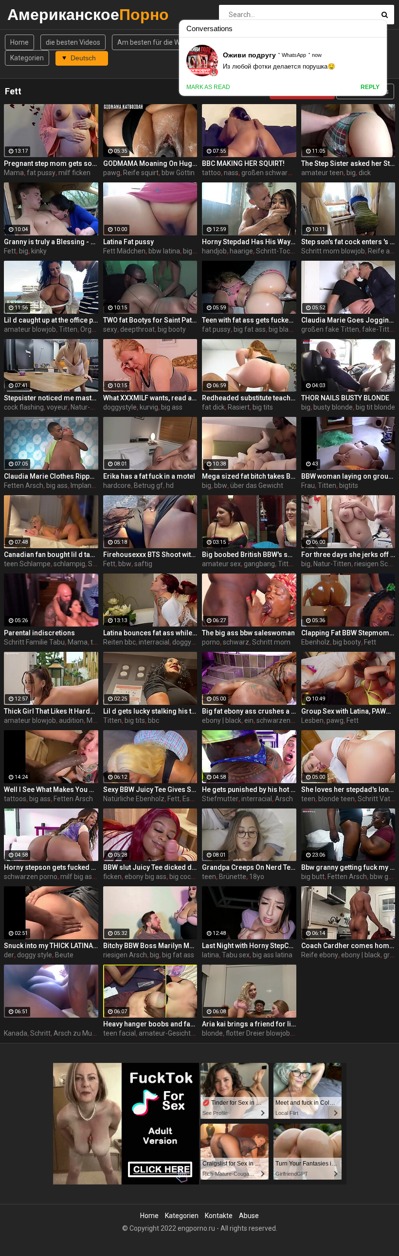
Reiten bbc (119, 642)
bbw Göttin (178, 173)
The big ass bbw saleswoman (248, 633)
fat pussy (41, 173)
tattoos (15, 799)
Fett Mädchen (124, 251)
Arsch (284, 799)
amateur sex (221, 564)
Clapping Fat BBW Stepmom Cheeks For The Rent (348, 633)
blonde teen (336, 799)
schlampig (69, 564)
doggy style (34, 955)
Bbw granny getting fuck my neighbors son (348, 867)
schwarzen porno (30, 876)
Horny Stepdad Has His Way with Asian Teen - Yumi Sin (249, 242)
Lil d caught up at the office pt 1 (51, 320)
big (351, 173)
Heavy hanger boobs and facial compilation (150, 1024)
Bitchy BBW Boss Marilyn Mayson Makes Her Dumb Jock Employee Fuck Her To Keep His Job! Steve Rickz (150, 946)
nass (231, 173)
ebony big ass (145, 876)
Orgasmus (96, 329)
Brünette (232, 876)
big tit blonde (375, 407)
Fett (10, 251)
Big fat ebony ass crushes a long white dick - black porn (249, 711)
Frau (308, 485)
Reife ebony (319, 955)
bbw (220, 485)
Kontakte (219, 1216)
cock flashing (24, 407)
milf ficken (74, 173)
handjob (214, 251)
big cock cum (189, 876)
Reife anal (383, 251)
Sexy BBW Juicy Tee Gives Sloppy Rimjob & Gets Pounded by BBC (150, 789)
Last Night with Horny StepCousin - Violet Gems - (249, 946)
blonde (212, 1033)
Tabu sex (236, 955)
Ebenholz (315, 642)
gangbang (259, 564)
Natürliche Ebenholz (133, 799)
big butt (313, 876)
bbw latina (164, 251)
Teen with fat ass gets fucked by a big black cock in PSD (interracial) (249, 320)
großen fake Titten (330, 329)
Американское (32, 14)
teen (308, 799)
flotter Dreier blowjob (258, 1033)
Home (19, 42)
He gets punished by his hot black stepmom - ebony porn (249, 789)
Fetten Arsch (23, 485)
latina (210, 955)
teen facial (119, 1033)
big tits (263, 407)
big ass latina (272, 955)
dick (365, 173)
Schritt (40, 1033)
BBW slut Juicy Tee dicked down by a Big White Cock (150, 867)
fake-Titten (379, 329)
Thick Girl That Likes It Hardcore (51, 711)
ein (249, 720)
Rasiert (239, 407)
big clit (192, 251)
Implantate (87, 485)
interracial (154, 642)
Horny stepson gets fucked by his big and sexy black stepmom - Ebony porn (51, 867)
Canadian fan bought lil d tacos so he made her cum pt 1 (51, 554)
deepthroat (137, 329)
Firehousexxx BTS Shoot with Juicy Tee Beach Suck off (150, 554)
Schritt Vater (377, 799)
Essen (191, 799)
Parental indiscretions (39, 633)
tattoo (211, 173)
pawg (111, 173)
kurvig (149, 407)
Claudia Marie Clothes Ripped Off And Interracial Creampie (51, 476)
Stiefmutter (220, 799)
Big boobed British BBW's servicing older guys (249, 554)
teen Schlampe (27, 564)
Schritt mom (271, 642)
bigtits (348, 485)
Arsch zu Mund (77, 1033)
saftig (143, 564)
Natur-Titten (90, 407)
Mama (14, 173)
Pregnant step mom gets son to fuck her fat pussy (51, 163)
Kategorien (27, 58)
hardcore (117, 485)
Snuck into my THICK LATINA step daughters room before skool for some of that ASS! (51, 946)
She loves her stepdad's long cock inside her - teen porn (348, 789)
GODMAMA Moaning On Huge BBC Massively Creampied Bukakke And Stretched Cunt (150, 163)
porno (211, 642)
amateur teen (322, 173)
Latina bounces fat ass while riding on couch (150, 633)
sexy (110, 329)
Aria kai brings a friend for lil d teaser (249, 1024)
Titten (68, 329)
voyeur (57, 407)
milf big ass (77, 876)
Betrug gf (148, 485)
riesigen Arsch (125, 955)
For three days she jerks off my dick (348, 554)
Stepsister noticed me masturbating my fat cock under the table (51, 398)
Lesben (312, 720)
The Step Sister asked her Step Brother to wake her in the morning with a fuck (348, 163)
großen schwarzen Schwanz (285, 173)
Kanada (15, 1033)
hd (170, 485)
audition (71, 720)
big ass (171, 407)
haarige (241, 251)
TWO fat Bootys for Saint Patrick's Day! (150, 320)
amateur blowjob (30, 329)
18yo (256, 876)
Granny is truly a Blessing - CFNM (51, 242)
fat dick (213, 407)
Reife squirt (141, 173)
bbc (153, 720)
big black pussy (292, 329)
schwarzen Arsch (283, 720)
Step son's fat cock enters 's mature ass (348, 242)
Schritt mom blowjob (333, 251)
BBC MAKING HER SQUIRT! (243, 163)
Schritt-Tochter (279, 251)
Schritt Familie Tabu (34, 642)
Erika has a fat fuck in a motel (149, 476)
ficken (112, 876)
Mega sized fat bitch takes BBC (249, 476)
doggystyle (120, 407)
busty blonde (333, 407)
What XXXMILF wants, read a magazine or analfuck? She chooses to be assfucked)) (150, 398)
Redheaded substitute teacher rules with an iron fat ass (249, 398)
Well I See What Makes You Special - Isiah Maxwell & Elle (51, 789)
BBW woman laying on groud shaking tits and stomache (348, 476)
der (9, 955)
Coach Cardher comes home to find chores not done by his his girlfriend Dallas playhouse (348, 946)
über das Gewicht (256, 485)
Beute (64, 955)
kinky (39, 251)
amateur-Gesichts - (168, 1033)
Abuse (249, 1216)
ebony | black (221, 720)
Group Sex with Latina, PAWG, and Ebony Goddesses (348, 711)
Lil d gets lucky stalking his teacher (150, 711)
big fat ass (250, 329)
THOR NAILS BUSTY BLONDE (345, 398)
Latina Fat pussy (128, 242)
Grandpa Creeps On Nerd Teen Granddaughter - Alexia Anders (249, 867)
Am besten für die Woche (156, 42)
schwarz (236, 642)
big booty (172, 329)
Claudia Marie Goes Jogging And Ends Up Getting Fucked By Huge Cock (348, 320)
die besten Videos (73, 42)
